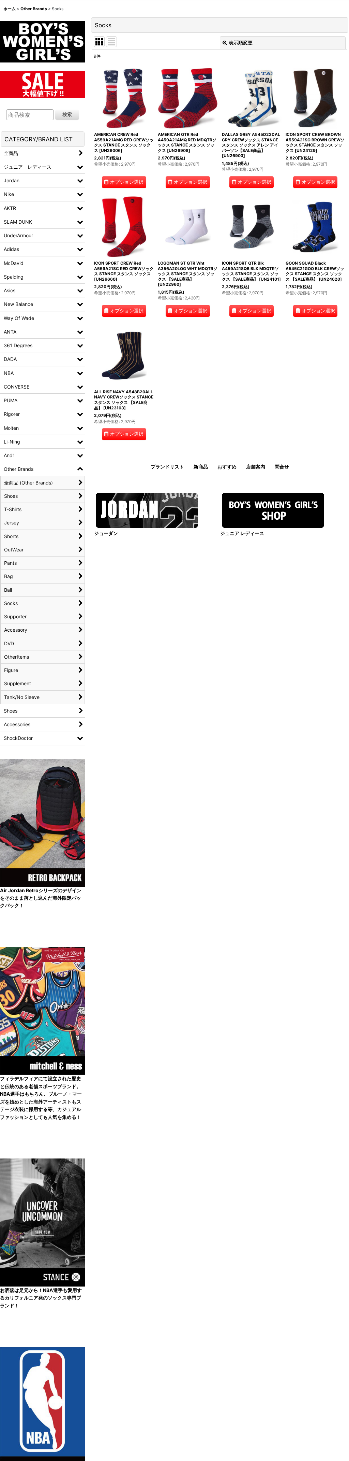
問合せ (282, 466)
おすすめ (227, 466)
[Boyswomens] (42, 39)
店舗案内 (255, 466)
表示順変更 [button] (241, 42)
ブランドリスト (167, 466)
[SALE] (42, 83)
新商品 (201, 466)
